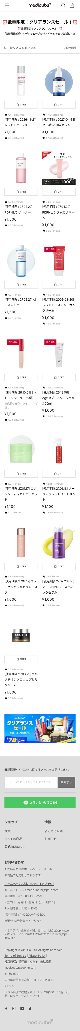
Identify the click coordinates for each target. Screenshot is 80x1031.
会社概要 (45, 961)
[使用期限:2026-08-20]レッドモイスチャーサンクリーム (58, 305)
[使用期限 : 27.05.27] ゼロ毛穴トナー (20, 302)
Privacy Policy (37, 955)
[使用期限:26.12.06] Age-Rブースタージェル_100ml (58, 397)
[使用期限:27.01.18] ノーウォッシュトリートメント (58, 494)
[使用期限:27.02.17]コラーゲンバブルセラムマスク (21, 586)
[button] (63, 5)
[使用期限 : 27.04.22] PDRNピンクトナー (18, 209)
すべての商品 (13, 839)
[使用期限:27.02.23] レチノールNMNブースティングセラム (58, 586)
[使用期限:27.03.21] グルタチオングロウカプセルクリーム (21, 679)
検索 (7, 831)
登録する (66, 782)
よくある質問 (53, 831)
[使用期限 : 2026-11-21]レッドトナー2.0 (20, 122)
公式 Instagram (14, 846)
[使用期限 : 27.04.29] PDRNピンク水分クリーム (58, 212)
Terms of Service (15, 955)
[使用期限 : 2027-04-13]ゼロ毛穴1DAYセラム (58, 122)
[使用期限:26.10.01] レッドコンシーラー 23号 (21, 395)
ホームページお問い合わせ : (29, 883)
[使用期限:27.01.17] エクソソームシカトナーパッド (21, 494)
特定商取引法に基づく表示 (21, 961)
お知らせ (50, 839)
